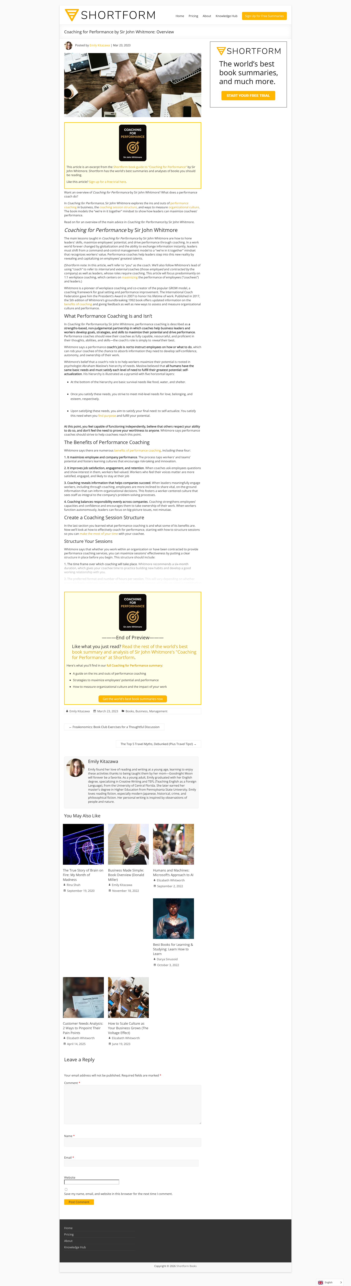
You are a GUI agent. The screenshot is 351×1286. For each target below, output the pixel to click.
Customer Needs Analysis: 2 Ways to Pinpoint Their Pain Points (83, 1028)
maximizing (130, 277)
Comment (72, 1083)
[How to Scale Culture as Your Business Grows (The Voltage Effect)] (128, 979)
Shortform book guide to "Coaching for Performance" (150, 167)
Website (69, 1177)
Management (158, 711)
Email (69, 1158)
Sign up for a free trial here (107, 182)
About (207, 16)
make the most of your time (99, 534)
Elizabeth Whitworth (171, 880)
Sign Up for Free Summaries (264, 16)
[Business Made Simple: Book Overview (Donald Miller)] (128, 826)
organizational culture (184, 207)
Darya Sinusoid (167, 959)
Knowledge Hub (226, 16)
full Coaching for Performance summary (134, 665)
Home (180, 16)
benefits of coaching (78, 304)
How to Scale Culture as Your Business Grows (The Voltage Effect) (128, 1028)
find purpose (107, 416)
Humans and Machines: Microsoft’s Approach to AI (173, 872)
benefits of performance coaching (137, 450)
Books (130, 711)
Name (69, 1136)
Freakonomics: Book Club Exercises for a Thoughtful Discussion (114, 727)
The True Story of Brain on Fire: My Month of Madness (83, 875)
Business (141, 711)
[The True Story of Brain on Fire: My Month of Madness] (83, 826)
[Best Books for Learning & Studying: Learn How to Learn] (173, 900)
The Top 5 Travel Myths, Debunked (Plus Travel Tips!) (159, 744)
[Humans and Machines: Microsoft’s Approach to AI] (173, 826)
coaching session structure (118, 207)
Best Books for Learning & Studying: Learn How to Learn (173, 949)
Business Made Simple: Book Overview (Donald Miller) (126, 875)
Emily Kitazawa (100, 45)
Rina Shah (73, 885)
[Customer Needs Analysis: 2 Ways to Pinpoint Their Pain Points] (83, 979)
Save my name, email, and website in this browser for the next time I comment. (118, 1194)
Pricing (193, 16)
